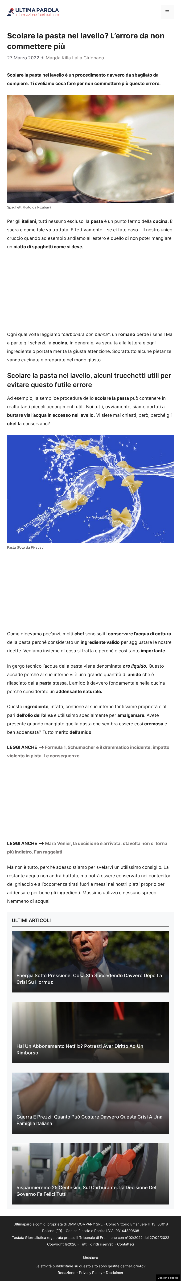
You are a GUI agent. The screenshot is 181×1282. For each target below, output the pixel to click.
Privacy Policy (90, 1272)
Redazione (66, 1272)
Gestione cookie (168, 1277)
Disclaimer (114, 1272)
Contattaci (125, 1244)
